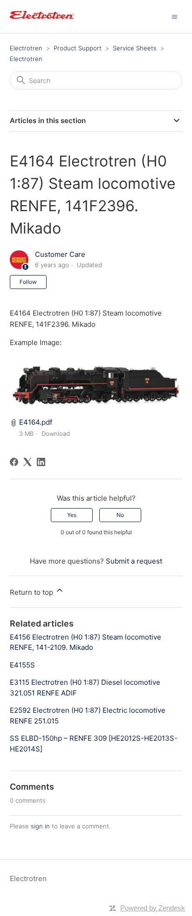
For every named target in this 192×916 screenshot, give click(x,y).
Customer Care (60, 254)
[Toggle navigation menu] (174, 16)
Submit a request (134, 561)
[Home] (42, 21)
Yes (71, 514)
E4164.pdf (35, 422)
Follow (28, 281)
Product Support (78, 48)
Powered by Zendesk (152, 908)
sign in (40, 826)
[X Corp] (27, 462)
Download (55, 433)
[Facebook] (14, 462)
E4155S (22, 665)
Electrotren (26, 48)
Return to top (32, 592)
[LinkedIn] (41, 462)
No (120, 514)
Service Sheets (135, 48)
